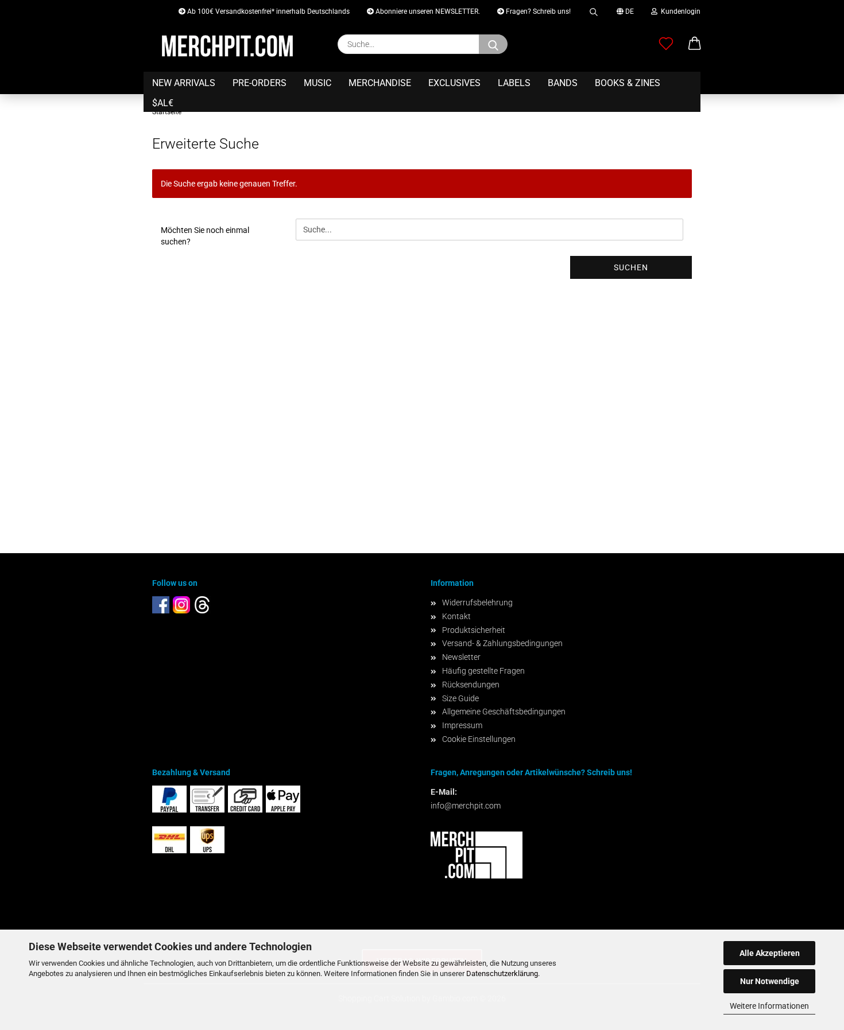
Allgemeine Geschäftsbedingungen (504, 711)
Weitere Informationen (769, 1005)
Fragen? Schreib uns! (537, 11)
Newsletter (461, 657)
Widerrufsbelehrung (477, 602)
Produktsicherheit (473, 630)
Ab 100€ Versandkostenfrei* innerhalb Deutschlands (267, 11)
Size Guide (460, 698)
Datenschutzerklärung (502, 973)
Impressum (462, 725)
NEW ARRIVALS (183, 82)
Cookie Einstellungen (479, 739)
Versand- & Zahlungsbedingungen (502, 643)
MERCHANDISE (380, 82)
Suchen (631, 267)
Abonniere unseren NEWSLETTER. (427, 11)
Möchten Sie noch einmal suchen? (205, 236)
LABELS (514, 82)
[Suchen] (593, 10)
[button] (694, 44)
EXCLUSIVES (454, 82)
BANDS (563, 82)
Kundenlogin (678, 11)
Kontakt (456, 616)
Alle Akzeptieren (770, 953)
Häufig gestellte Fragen (483, 670)
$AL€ (162, 103)
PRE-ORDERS (260, 82)
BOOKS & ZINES (627, 82)
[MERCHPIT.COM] (227, 46)
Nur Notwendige (769, 981)
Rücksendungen (471, 684)
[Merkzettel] (666, 44)
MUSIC (317, 82)
